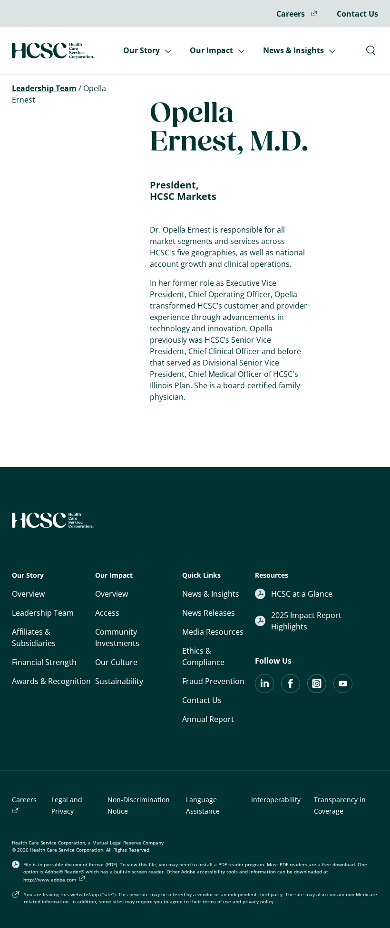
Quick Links (201, 575)
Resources (271, 575)
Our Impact (212, 50)
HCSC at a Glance (301, 594)
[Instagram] (316, 690)
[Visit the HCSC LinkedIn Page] (264, 690)
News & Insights (294, 50)
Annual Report (208, 719)
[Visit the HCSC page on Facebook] (290, 690)
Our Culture (116, 662)
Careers (291, 14)
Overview (28, 594)
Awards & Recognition (51, 681)
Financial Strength (44, 662)
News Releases (208, 613)
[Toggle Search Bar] (370, 50)
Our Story (142, 50)
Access (107, 613)
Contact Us (357, 14)
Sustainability (119, 681)
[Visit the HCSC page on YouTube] (342, 690)
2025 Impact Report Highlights (306, 621)
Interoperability (276, 799)
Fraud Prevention (213, 681)
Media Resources (213, 632)
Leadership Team (43, 613)
